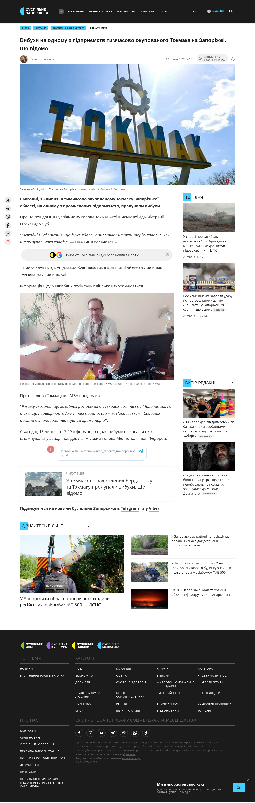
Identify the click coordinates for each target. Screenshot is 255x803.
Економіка (84, 675)
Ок (239, 787)
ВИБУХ (25, 28)
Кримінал (165, 668)
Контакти (28, 730)
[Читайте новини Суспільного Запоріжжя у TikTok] (146, 733)
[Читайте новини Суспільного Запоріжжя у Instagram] (90, 733)
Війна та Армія (98, 28)
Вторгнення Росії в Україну (68, 28)
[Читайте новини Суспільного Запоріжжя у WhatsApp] (135, 733)
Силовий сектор (170, 693)
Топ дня (204, 710)
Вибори (163, 675)
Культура (147, 11)
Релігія (121, 703)
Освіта (121, 675)
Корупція (123, 668)
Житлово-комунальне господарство (175, 684)
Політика (83, 703)
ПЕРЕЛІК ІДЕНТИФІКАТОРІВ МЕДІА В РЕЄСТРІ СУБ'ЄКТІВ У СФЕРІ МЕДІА (42, 782)
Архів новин (30, 737)
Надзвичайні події (213, 675)
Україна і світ (126, 11)
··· (193, 11)
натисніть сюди (131, 758)
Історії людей (209, 693)
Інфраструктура (210, 682)
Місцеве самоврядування (130, 695)
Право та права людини (88, 695)
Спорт (163, 11)
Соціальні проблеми (215, 703)
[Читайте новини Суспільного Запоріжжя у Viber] (124, 733)
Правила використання (39, 751)
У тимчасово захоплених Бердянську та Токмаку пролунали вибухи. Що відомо (109, 486)
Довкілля (83, 682)
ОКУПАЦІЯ (40, 28)
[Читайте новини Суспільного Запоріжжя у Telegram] (113, 733)
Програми (28, 772)
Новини (26, 668)
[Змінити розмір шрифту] (233, 59)
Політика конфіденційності (43, 758)
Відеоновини (168, 710)
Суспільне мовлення (37, 744)
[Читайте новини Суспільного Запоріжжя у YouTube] (102, 733)
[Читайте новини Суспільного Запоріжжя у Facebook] (79, 733)
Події (79, 668)
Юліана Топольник (43, 59)
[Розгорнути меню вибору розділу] (61, 11)
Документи (29, 765)
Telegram (130, 508)
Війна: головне (100, 11)
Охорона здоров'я (131, 682)
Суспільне (129, 754)
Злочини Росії (169, 703)
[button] (7, 200)
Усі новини (76, 11)
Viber (154, 508)
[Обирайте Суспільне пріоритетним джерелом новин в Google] (7, 241)
